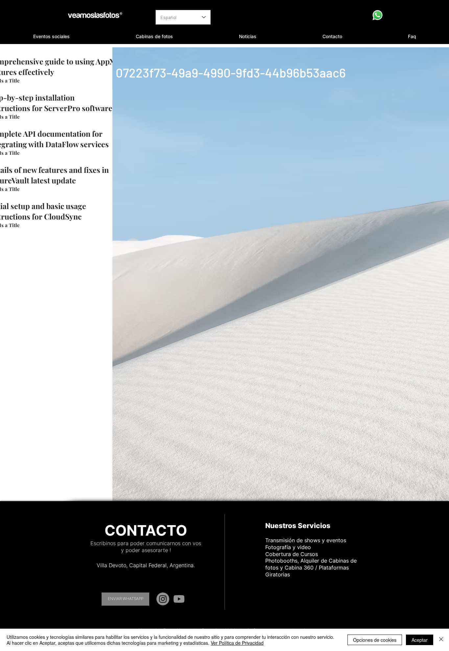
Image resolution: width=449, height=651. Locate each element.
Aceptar (420, 640)
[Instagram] (162, 599)
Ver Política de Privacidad (237, 642)
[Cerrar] (441, 640)
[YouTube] (179, 599)
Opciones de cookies (374, 640)
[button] (51, 36)
